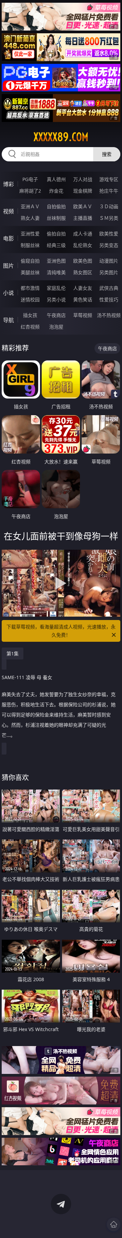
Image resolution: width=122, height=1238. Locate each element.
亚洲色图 (56, 261)
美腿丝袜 (30, 272)
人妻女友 (82, 288)
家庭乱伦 (56, 288)
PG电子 (30, 179)
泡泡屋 (56, 326)
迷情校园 (30, 299)
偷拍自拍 (56, 233)
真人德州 (56, 179)
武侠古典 (108, 288)
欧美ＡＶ (82, 206)
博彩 (8, 184)
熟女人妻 (30, 218)
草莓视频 (82, 315)
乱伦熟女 (82, 245)
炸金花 (56, 191)
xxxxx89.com (61, 137)
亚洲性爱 (30, 233)
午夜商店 (56, 315)
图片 (8, 265)
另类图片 (108, 272)
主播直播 (82, 218)
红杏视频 (30, 326)
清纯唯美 (56, 272)
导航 (8, 320)
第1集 (12, 653)
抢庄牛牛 (108, 191)
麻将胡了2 (30, 191)
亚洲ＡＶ (30, 206)
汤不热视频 (109, 315)
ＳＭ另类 (108, 218)
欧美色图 (82, 261)
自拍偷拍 (56, 206)
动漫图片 (108, 261)
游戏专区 (108, 179)
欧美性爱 (108, 233)
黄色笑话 (82, 299)
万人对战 (82, 179)
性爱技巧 (108, 299)
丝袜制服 (56, 218)
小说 (8, 293)
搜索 (106, 154)
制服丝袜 (30, 245)
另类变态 (108, 245)
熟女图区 (82, 272)
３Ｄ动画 (108, 206)
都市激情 (30, 288)
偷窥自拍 (30, 261)
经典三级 (56, 245)
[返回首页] (113, 1224)
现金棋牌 (82, 191)
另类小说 (56, 299)
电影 (8, 238)
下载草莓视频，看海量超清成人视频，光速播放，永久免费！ (61, 630)
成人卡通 (82, 233)
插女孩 (30, 315)
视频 (8, 211)
